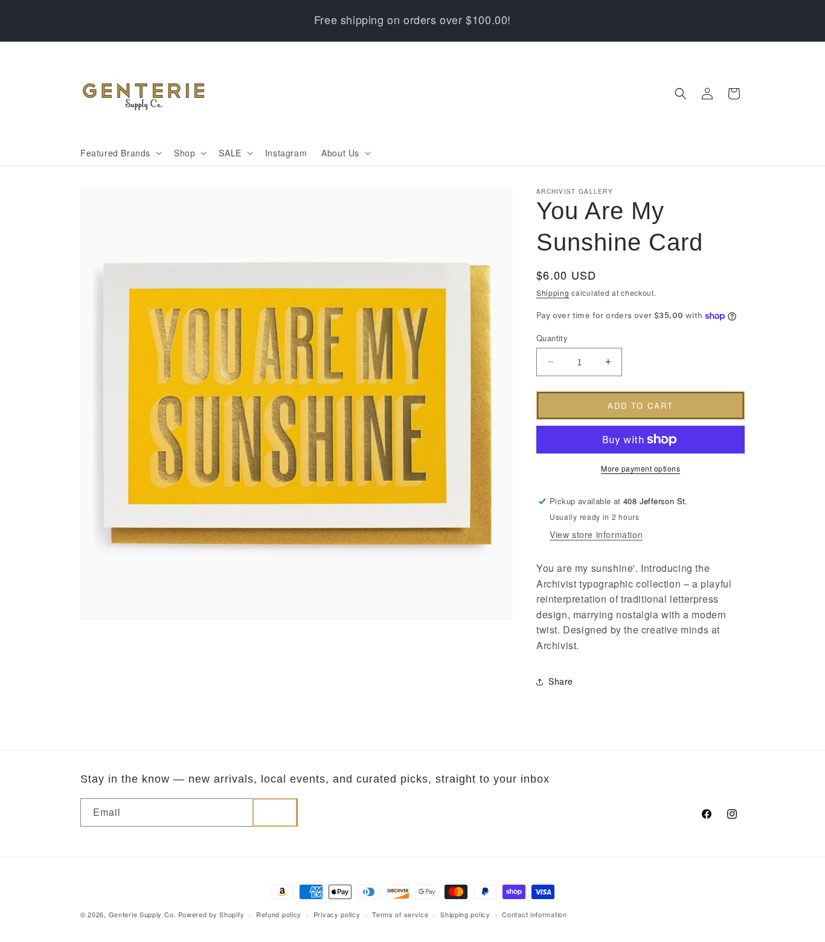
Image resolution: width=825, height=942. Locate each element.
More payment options (640, 468)
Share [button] (560, 681)
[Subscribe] (274, 812)
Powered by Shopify (211, 914)
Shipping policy (465, 914)
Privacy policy (337, 914)
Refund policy (278, 914)
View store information (596, 534)
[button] (120, 152)
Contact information (534, 914)
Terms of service (400, 914)
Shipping (553, 292)
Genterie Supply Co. (142, 914)
